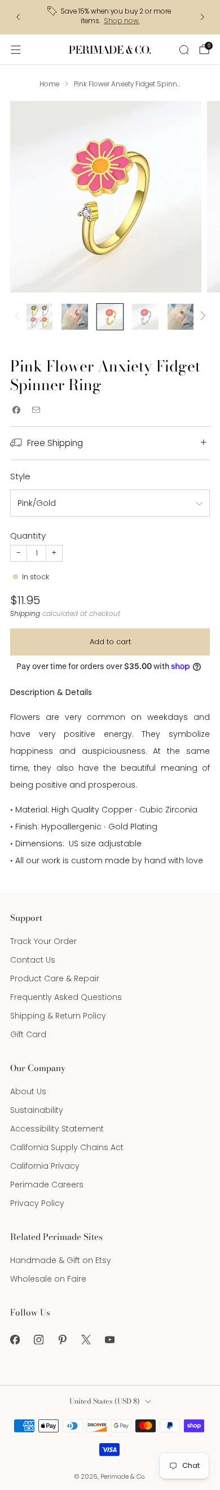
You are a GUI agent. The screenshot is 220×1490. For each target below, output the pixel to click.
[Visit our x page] (86, 1339)
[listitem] (110, 17)
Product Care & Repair (54, 978)
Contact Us (32, 959)
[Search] (184, 49)
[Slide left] (19, 316)
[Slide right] (201, 316)
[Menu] (15, 49)
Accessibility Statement (57, 1128)
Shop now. (122, 20)
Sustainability (36, 1110)
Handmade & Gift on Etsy (60, 1260)
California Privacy (45, 1166)
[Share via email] (36, 410)
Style (20, 476)
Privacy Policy (37, 1203)
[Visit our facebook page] (15, 1339)
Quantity (28, 535)
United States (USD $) (104, 1401)
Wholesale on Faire (48, 1278)
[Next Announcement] (202, 17)
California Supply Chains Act (67, 1147)
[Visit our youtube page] (109, 1339)
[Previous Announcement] (18, 17)
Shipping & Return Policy (58, 1015)
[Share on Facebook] (16, 410)
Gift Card (28, 1034)
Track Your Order (43, 941)
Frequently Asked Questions (66, 997)
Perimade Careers (46, 1184)
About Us (28, 1091)
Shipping (25, 613)
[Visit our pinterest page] (62, 1339)
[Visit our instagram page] (38, 1339)
